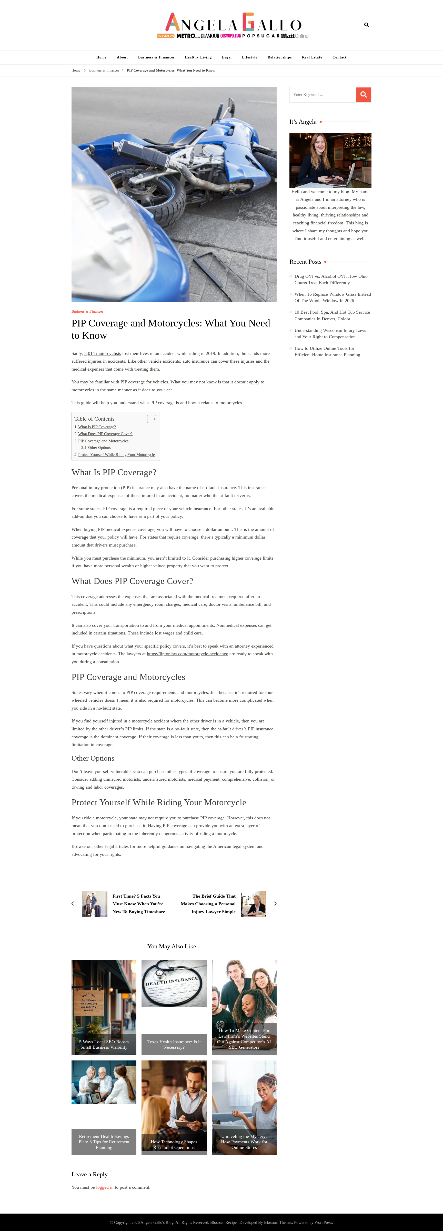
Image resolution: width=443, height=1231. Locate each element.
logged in (105, 1187)
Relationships (280, 57)
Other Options (100, 447)
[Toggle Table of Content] (149, 419)
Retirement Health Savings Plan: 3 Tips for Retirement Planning (104, 1142)
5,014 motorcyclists (102, 353)
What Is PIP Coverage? (97, 427)
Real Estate (312, 57)
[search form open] (366, 25)
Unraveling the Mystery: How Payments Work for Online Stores (244, 1142)
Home (101, 57)
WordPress (323, 1222)
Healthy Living (198, 57)
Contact (340, 57)
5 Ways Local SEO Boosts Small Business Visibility (104, 1044)
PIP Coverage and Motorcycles (103, 441)
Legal (227, 57)
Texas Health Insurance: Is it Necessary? (174, 1044)
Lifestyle (249, 57)
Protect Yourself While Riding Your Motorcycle (116, 454)
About (122, 57)
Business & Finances (156, 57)
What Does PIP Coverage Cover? (105, 434)
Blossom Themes (278, 1222)
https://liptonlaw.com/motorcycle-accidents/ (187, 653)
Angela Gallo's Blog (157, 1222)
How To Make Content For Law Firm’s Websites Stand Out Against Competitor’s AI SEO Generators (244, 1039)
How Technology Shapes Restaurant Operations (174, 1144)
